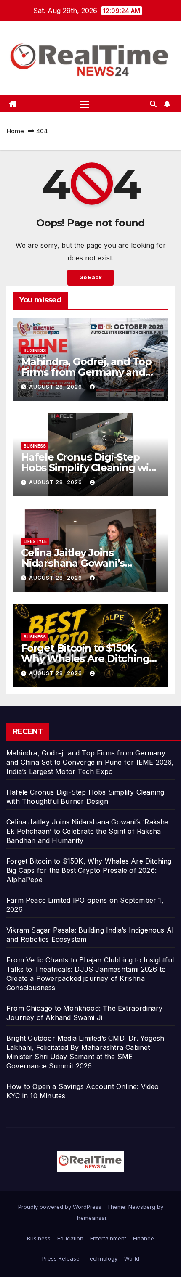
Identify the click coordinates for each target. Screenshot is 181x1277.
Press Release (61, 1258)
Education (70, 1238)
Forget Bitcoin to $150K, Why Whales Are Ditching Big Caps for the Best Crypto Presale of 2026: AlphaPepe (89, 870)
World (131, 1258)
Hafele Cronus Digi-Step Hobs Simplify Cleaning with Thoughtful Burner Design (90, 467)
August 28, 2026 (56, 387)
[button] (153, 104)
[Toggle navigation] (84, 104)
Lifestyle (35, 541)
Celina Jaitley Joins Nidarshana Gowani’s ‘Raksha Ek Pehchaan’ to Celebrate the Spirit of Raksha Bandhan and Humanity (87, 831)
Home (15, 131)
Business (35, 350)
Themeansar (89, 1217)
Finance (143, 1238)
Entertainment (108, 1238)
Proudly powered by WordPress (60, 1206)
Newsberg (141, 1206)
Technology (101, 1258)
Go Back (90, 277)
